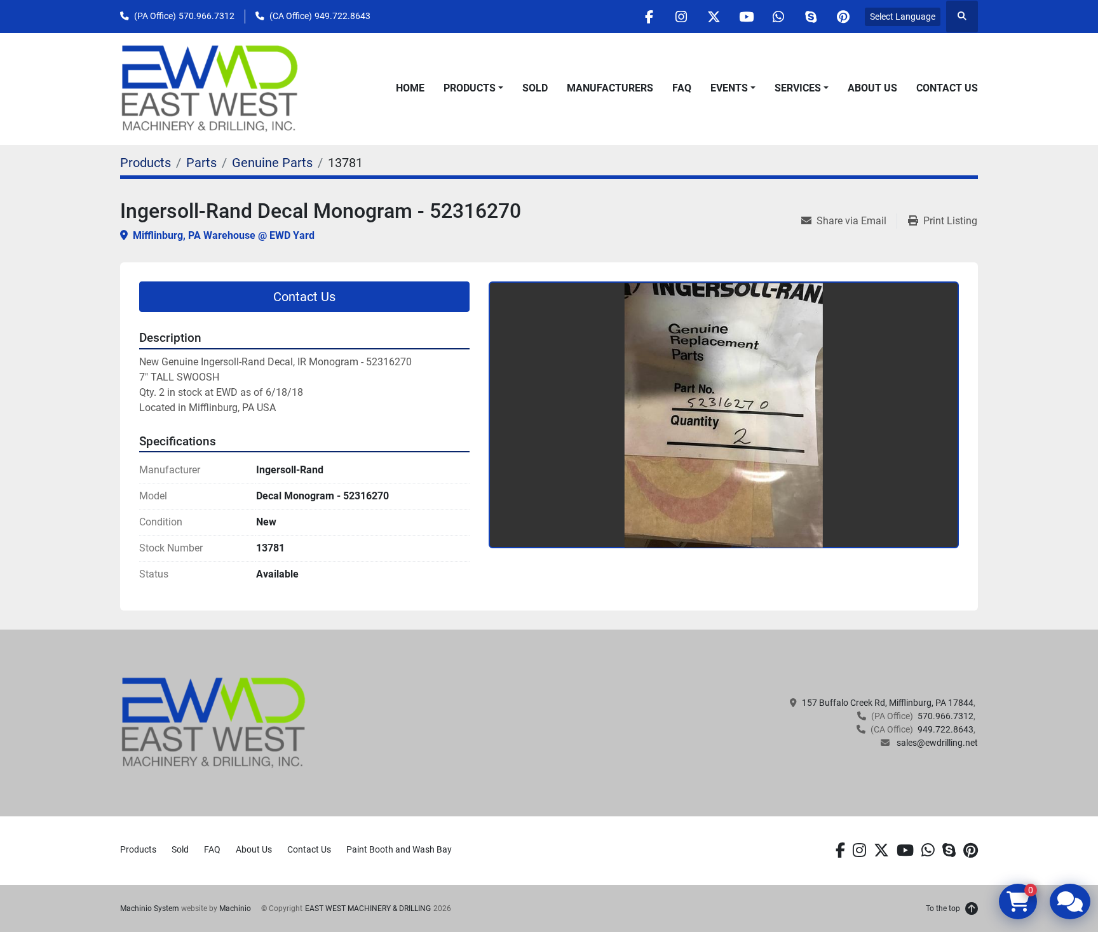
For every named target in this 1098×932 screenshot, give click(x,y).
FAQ (681, 88)
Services (798, 88)
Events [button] (729, 88)
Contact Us (947, 88)
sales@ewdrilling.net (936, 743)
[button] (473, 88)
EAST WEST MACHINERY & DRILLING (368, 908)
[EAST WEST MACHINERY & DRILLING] (214, 722)
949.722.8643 (342, 16)
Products (470, 88)
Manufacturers (610, 88)
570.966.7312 (206, 16)
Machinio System (149, 908)
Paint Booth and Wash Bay (399, 849)
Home (410, 88)
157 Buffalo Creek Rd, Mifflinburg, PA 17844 (887, 703)
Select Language (902, 16)
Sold (535, 88)
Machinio (235, 908)
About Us (872, 88)
